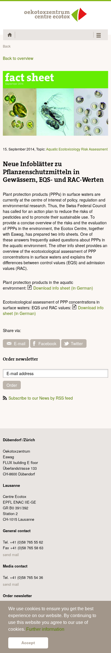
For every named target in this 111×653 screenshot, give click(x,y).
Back (7, 46)
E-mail (19, 343)
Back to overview (18, 58)
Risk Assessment (94, 149)
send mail (11, 554)
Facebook (47, 343)
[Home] (55, 15)
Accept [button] (28, 642)
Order (12, 385)
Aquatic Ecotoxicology (63, 149)
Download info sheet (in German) (63, 288)
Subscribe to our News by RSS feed (41, 398)
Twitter (77, 343)
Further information (45, 629)
